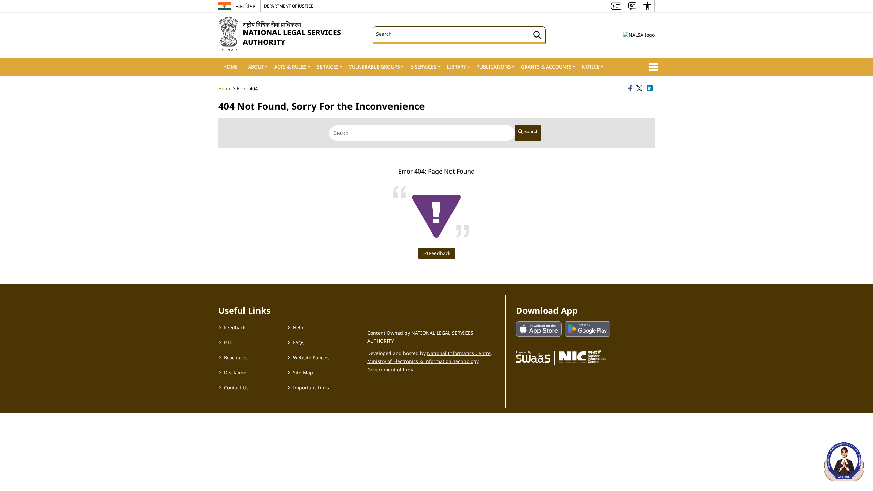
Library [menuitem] (456, 66)
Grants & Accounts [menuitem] (546, 66)
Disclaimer (236, 372)
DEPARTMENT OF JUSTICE (288, 6)
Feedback (439, 253)
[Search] (537, 36)
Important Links (311, 387)
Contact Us (236, 387)
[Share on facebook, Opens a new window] (631, 89)
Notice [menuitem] (591, 66)
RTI (228, 342)
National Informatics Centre (459, 353)
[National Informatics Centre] (582, 356)
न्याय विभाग (246, 6)
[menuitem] (616, 6)
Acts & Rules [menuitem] (290, 66)
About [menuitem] (256, 66)
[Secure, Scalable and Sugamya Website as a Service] (533, 356)
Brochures (236, 357)
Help (298, 327)
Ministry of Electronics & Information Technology (422, 361)
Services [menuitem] (328, 66)
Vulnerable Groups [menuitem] (374, 66)
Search (531, 131)
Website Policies (311, 357)
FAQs (299, 342)
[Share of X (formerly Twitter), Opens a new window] (640, 89)
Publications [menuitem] (493, 66)
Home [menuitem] (230, 66)
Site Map (303, 372)
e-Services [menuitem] (423, 66)
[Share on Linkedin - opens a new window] (651, 89)
